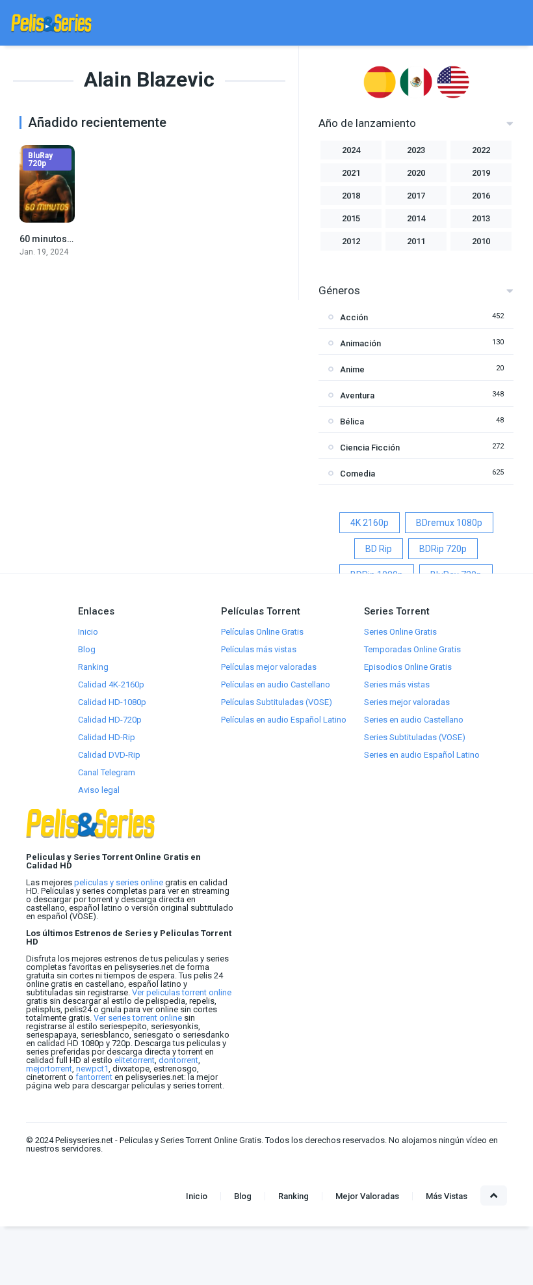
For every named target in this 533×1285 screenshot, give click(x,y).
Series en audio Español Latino (422, 755)
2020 (416, 173)
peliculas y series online (118, 882)
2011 (416, 241)
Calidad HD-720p (110, 720)
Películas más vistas (258, 649)
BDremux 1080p (449, 523)
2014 (416, 218)
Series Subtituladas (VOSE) (414, 737)
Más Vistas (446, 1196)
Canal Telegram (106, 772)
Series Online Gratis (400, 632)
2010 (481, 241)
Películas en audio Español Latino (283, 720)
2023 (416, 150)
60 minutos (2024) (58, 239)
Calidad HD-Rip (106, 737)
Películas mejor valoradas (269, 667)
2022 (481, 150)
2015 (351, 218)
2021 (351, 173)
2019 (481, 173)
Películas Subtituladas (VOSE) (276, 702)
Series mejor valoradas (407, 702)
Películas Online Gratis (262, 632)
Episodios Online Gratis (408, 667)
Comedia (357, 473)
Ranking (93, 667)
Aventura (357, 395)
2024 (351, 150)
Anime (352, 369)
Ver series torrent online (138, 1018)
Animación (360, 343)
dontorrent (178, 1060)
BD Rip (378, 549)
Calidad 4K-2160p (111, 684)
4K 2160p (369, 523)
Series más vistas (397, 684)
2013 (481, 218)
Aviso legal (99, 790)
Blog (87, 649)
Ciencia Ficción (370, 447)
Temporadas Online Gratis (412, 649)
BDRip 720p (443, 549)
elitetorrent (134, 1060)
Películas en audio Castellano (275, 684)
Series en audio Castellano (413, 720)
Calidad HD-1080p (112, 702)
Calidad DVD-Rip (109, 755)
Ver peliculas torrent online (181, 992)
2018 (351, 195)
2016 (481, 195)
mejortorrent (49, 1068)
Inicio (88, 632)
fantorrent (93, 1077)
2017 (416, 195)
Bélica (352, 421)
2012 (351, 241)
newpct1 (92, 1068)
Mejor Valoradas (367, 1196)
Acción (354, 317)
